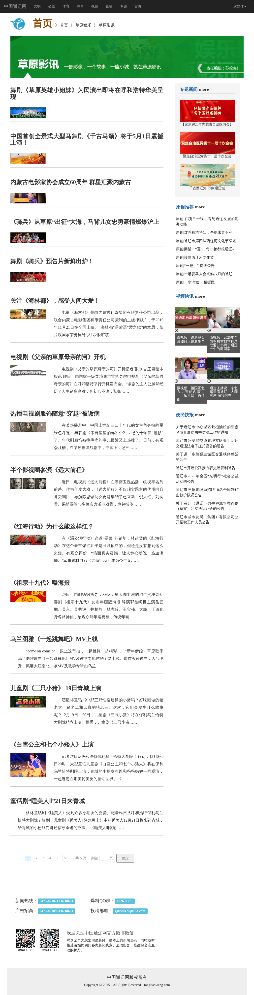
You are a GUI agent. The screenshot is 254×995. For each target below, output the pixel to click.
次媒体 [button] (238, 6)
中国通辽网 (15, 6)
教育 (80, 6)
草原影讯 (107, 25)
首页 (137, 6)
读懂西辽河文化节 (199, 257)
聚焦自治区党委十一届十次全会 (207, 156)
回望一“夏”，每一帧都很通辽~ (209, 249)
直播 (109, 6)
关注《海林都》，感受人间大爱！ (55, 300)
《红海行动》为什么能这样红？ (52, 526)
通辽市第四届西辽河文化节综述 (210, 241)
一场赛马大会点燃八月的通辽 (208, 274)
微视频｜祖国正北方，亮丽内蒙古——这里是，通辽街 (191, 393)
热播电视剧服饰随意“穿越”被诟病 (55, 413)
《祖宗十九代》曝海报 (40, 582)
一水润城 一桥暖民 (199, 282)
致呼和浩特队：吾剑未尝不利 (208, 232)
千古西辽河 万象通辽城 (207, 188)
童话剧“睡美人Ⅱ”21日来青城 (47, 801)
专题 (123, 6)
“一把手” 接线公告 (199, 266)
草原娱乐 (83, 25)
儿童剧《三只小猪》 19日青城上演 (55, 688)
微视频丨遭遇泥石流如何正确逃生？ (191, 339)
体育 (66, 6)
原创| (180, 219)
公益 (51, 6)
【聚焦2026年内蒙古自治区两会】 (207, 124)
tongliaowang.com (157, 985)
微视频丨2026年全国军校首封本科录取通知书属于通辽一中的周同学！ (224, 343)
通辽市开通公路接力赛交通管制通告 (205, 468)
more (204, 89)
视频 (94, 6)
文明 (37, 6)
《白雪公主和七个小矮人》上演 (52, 744)
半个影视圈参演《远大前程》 (49, 470)
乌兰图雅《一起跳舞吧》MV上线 (54, 639)
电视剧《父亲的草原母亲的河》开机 (58, 357)
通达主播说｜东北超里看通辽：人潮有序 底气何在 (224, 392)
